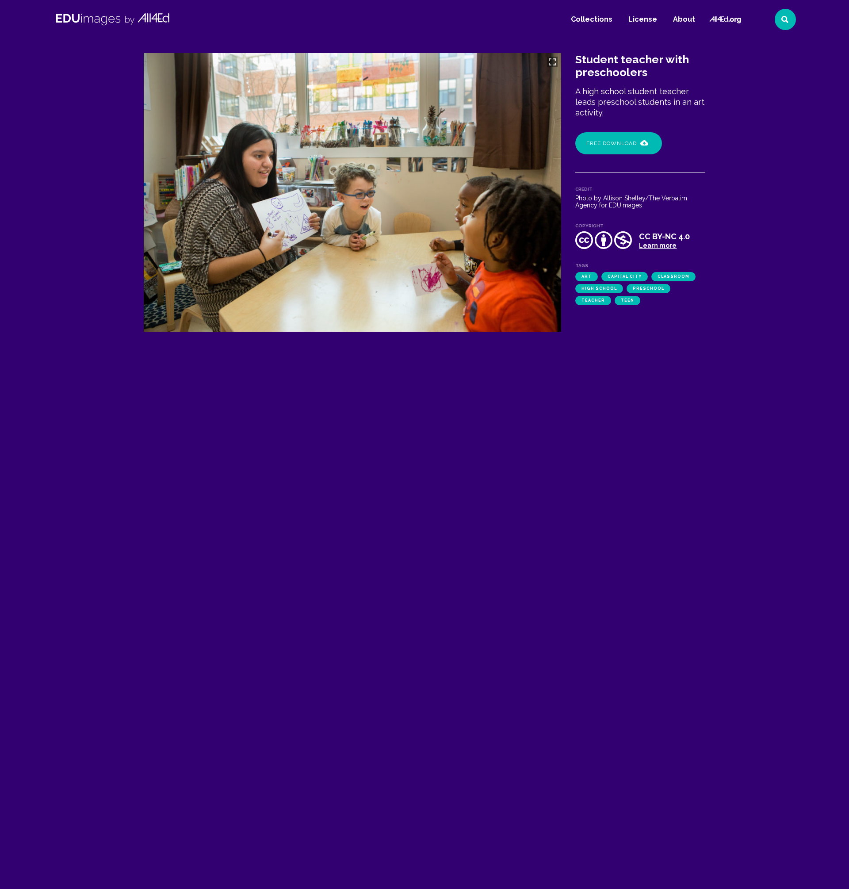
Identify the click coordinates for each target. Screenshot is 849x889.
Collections (591, 19)
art (586, 276)
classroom (673, 276)
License (642, 19)
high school (599, 288)
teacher (593, 300)
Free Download (611, 143)
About (684, 19)
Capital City (625, 276)
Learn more (658, 245)
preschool (648, 288)
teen (627, 300)
